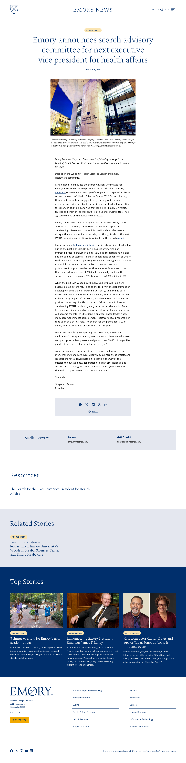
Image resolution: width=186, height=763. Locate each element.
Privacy (127, 751)
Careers (133, 704)
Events (76, 704)
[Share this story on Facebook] (80, 405)
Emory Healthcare (81, 697)
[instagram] (21, 751)
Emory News (93, 9)
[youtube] (26, 751)
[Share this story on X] (87, 405)
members (60, 192)
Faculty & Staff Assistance (85, 712)
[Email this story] (106, 405)
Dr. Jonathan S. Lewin (83, 244)
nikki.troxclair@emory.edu (129, 441)
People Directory (81, 726)
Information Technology (141, 719)
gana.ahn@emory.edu (77, 441)
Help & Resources (81, 719)
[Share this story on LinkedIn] (93, 405)
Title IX (134, 751)
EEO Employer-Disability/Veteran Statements (157, 751)
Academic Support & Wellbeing (87, 690)
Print (95, 411)
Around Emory (93, 30)
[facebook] (11, 751)
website (121, 238)
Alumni (133, 690)
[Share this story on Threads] (99, 405)
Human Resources (138, 712)
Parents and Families (140, 726)
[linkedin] (31, 751)
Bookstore (135, 697)
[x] (16, 751)
